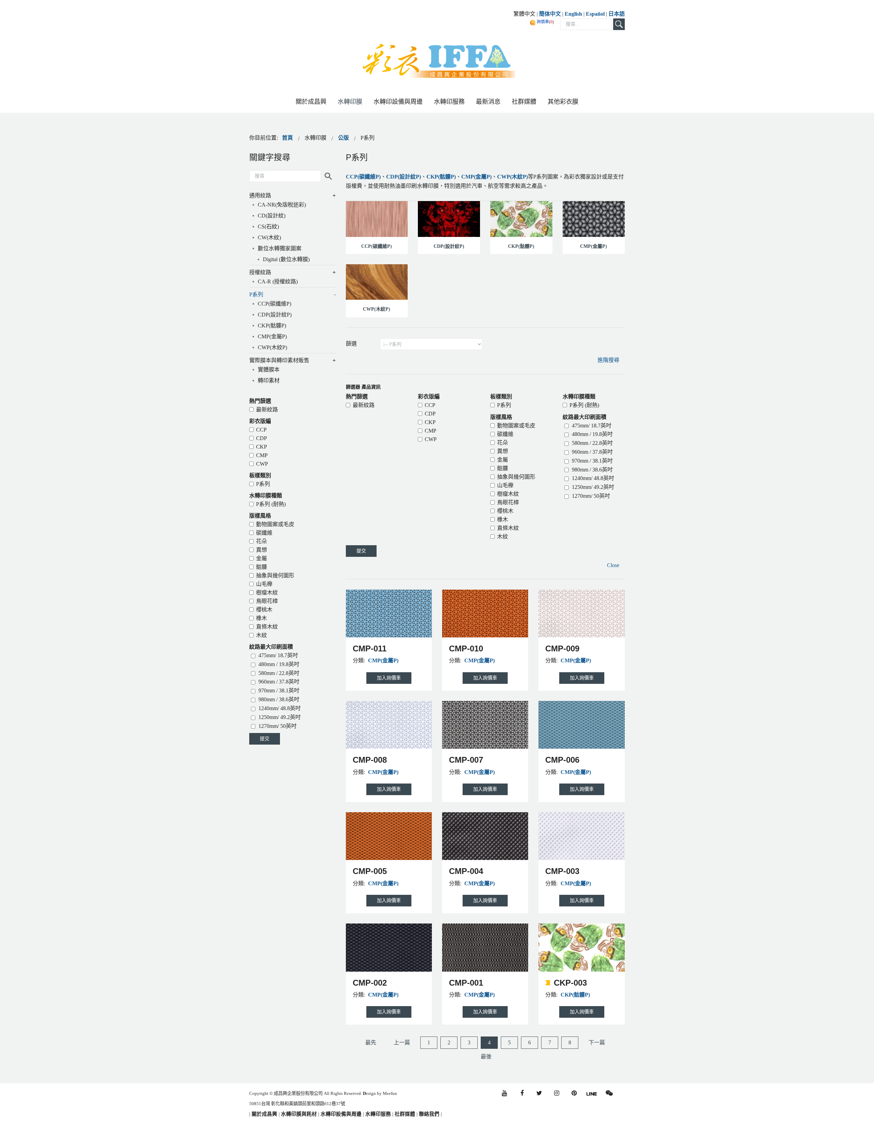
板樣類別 (501, 396)
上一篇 (402, 1042)
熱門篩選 (357, 396)
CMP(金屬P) (476, 177)
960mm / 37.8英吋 (591, 452)
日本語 (616, 14)
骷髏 (502, 468)
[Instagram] (556, 1093)
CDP (430, 414)
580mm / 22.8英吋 (591, 443)
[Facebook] (521, 1093)
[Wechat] (609, 1093)
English (573, 14)
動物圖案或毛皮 (516, 425)
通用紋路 (260, 195)
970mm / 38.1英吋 (591, 461)
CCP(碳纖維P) (363, 177)
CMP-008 (370, 759)
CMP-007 (466, 759)
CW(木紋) (269, 237)
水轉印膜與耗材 (298, 1114)
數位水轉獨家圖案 (279, 248)
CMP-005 (370, 871)
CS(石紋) (268, 226)
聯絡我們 (429, 1114)
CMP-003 (562, 871)
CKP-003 (570, 982)
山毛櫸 (505, 485)
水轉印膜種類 (579, 396)
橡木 (502, 519)
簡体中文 (550, 14)
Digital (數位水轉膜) (286, 259)
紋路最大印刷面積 (584, 417)
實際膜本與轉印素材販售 (279, 360)
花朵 (502, 443)
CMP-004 (466, 871)
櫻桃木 (505, 511)
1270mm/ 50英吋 (590, 496)
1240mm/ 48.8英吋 (592, 478)
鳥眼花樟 (508, 502)
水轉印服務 (378, 1114)
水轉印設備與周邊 (342, 1114)
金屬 (502, 460)
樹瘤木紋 (508, 494)
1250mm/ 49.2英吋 (592, 487)
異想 (502, 451)
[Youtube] (504, 1093)
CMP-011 (369, 648)
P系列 (504, 405)
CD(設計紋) (271, 215)
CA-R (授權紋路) (278, 281)
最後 (486, 1056)
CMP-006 (562, 759)
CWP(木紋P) (512, 177)
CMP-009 (562, 648)
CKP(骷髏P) (441, 177)
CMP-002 (370, 982)
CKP (430, 422)
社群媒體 (405, 1114)
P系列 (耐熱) (584, 405)
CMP (430, 431)
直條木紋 (508, 528)
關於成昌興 (263, 1114)
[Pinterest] (574, 1093)
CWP (431, 439)
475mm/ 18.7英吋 (590, 425)
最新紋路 (364, 405)
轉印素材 (269, 380)
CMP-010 (466, 648)
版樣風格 (501, 417)
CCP (430, 405)
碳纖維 (505, 434)
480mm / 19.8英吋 (591, 434)
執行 (328, 176)
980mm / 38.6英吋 (591, 470)
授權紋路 (260, 272)
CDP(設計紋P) (403, 177)
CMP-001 (466, 982)
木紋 (502, 536)
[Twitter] (539, 1093)
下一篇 (597, 1042)
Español (596, 14)
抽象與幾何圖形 (516, 477)
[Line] (591, 1093)
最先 (370, 1042)
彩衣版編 (429, 396)
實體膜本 (269, 369)
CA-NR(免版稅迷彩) (282, 205)
